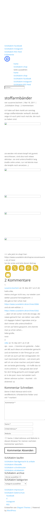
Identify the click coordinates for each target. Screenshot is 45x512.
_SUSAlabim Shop (11, 105)
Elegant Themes (23, 507)
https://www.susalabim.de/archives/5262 (21, 310)
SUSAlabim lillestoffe (13, 464)
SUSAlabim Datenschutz (14, 493)
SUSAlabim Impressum (14, 490)
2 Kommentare (27, 105)
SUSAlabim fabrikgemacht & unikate (19, 461)
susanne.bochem (15, 102)
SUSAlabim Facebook (13, 46)
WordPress (11, 510)
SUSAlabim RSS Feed (13, 52)
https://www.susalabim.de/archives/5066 (21, 304)
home (16, 64)
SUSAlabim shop (20, 67)
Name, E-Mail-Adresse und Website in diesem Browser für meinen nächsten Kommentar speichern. (21, 441)
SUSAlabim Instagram (13, 49)
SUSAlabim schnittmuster (15, 467)
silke (6, 343)
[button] (8, 268)
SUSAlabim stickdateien (14, 470)
